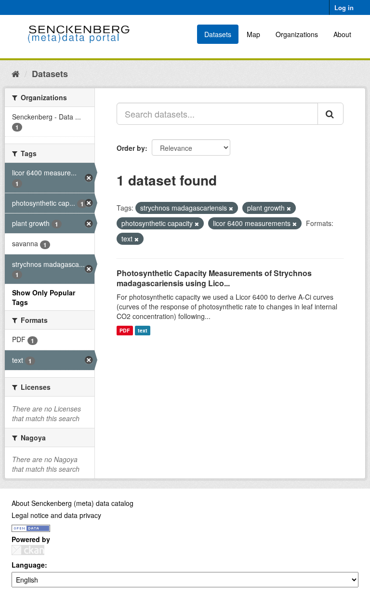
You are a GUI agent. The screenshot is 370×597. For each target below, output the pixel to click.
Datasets (217, 34)
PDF (124, 330)
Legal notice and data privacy (56, 515)
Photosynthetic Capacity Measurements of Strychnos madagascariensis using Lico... (214, 278)
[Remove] (231, 208)
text (142, 330)
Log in (344, 7)
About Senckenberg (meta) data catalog (72, 503)
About (342, 34)
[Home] (16, 73)
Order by (131, 148)
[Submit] (330, 114)
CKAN (28, 550)
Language (28, 565)
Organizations (297, 34)
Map (253, 34)
